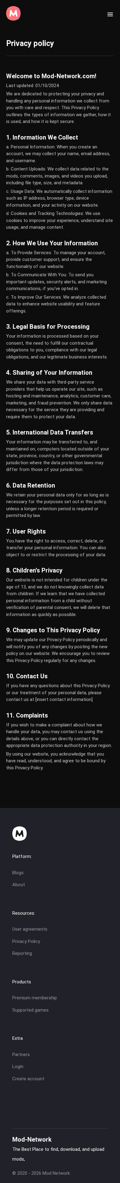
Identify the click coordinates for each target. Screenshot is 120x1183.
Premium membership (34, 998)
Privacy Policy (26, 941)
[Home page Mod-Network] (13, 19)
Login (17, 1066)
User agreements (29, 929)
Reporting (22, 953)
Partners (21, 1054)
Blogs (18, 872)
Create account (28, 1079)
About (18, 884)
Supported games (30, 1010)
